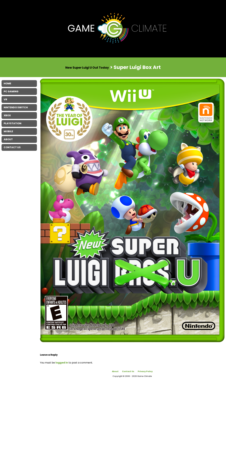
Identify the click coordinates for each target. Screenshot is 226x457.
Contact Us (128, 371)
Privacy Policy (145, 371)
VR (5, 99)
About (115, 371)
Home (7, 83)
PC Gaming (11, 91)
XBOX (7, 115)
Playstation (12, 123)
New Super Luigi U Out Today (87, 67)
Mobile (8, 131)
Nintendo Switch (16, 107)
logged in (62, 362)
